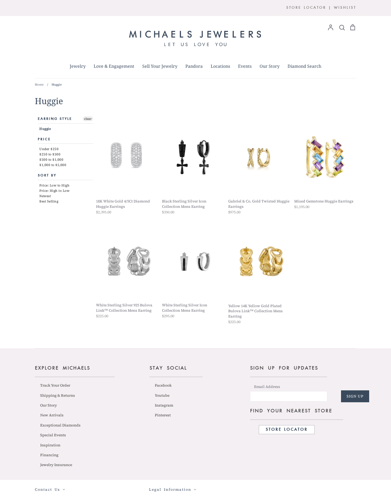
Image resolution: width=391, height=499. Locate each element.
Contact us (49, 489)
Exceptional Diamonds (60, 425)
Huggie (45, 128)
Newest (45, 196)
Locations (220, 66)
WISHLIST (345, 8)
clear (88, 119)
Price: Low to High (54, 185)
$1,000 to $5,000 (52, 165)
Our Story (270, 66)
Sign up (355, 396)
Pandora (194, 66)
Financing (49, 455)
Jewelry (78, 66)
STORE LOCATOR (306, 8)
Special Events (53, 435)
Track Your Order (55, 385)
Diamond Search (304, 66)
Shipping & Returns (57, 395)
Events (245, 66)
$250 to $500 (49, 154)
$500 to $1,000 (51, 159)
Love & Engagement (114, 66)
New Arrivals (52, 415)
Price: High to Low (54, 190)
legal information (171, 489)
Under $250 (49, 149)
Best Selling (48, 201)
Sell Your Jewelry (159, 66)
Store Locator (287, 430)
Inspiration (50, 445)
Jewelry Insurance (56, 464)
